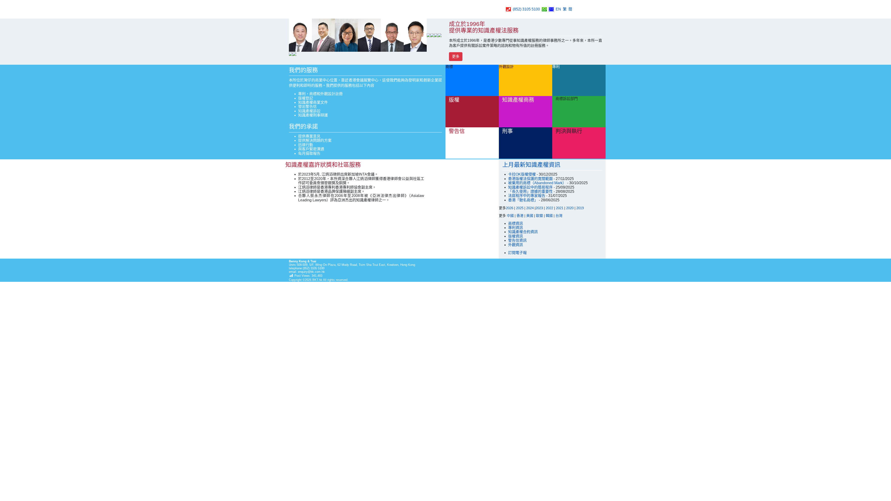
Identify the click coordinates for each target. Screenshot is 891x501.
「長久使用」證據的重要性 (531, 191)
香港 (520, 216)
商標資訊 (515, 223)
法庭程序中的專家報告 (527, 196)
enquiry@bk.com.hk (311, 271)
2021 (559, 208)
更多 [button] (455, 56)
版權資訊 (515, 236)
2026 (509, 208)
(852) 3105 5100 (526, 9)
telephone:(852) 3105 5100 (306, 268)
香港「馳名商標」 (523, 200)
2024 (530, 208)
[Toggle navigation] (599, 9)
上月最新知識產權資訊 (531, 164)
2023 (539, 208)
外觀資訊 (515, 245)
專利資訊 (515, 228)
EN (558, 9)
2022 (549, 208)
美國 (529, 216)
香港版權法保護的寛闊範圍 (531, 179)
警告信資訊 (517, 240)
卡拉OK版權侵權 (522, 174)
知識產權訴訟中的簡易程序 (531, 187)
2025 (519, 208)
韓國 (549, 216)
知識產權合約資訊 (523, 232)
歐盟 (539, 216)
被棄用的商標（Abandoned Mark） (537, 183)
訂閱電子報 (517, 253)
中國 (510, 216)
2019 (580, 208)
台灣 (558, 216)
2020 (570, 208)
